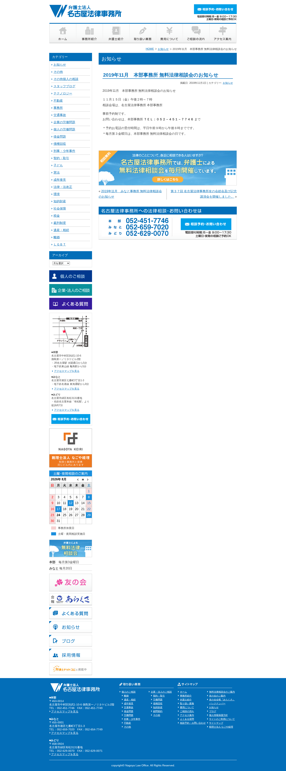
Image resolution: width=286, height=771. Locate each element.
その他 (58, 71)
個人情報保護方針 (218, 715)
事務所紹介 (186, 695)
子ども (58, 165)
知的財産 (60, 201)
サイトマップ (216, 723)
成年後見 (60, 179)
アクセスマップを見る (66, 371)
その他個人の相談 (66, 79)
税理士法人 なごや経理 (221, 727)
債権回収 (60, 143)
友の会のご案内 (217, 695)
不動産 (58, 100)
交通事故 (60, 115)
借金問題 (60, 136)
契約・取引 (61, 158)
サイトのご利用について (222, 719)
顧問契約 (157, 711)
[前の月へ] (77, 479)
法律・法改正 (63, 187)
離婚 (57, 237)
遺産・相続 (61, 230)
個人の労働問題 (64, 129)
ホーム (183, 692)
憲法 (57, 172)
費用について (187, 707)
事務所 (58, 107)
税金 (57, 215)
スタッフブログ (64, 86)
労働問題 (128, 715)
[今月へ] (83, 479)
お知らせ (228, 82)
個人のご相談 (129, 692)
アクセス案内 (187, 715)
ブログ (212, 711)
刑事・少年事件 (64, 151)
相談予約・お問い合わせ (193, 723)
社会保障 (60, 208)
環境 (57, 194)
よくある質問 (187, 719)
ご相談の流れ (187, 711)
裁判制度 (60, 223)
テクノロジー (63, 93)
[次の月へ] (89, 479)
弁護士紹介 (186, 699)
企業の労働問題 (64, 122)
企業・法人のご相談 (161, 692)
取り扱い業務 (187, 703)
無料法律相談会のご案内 (222, 692)
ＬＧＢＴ (60, 244)
